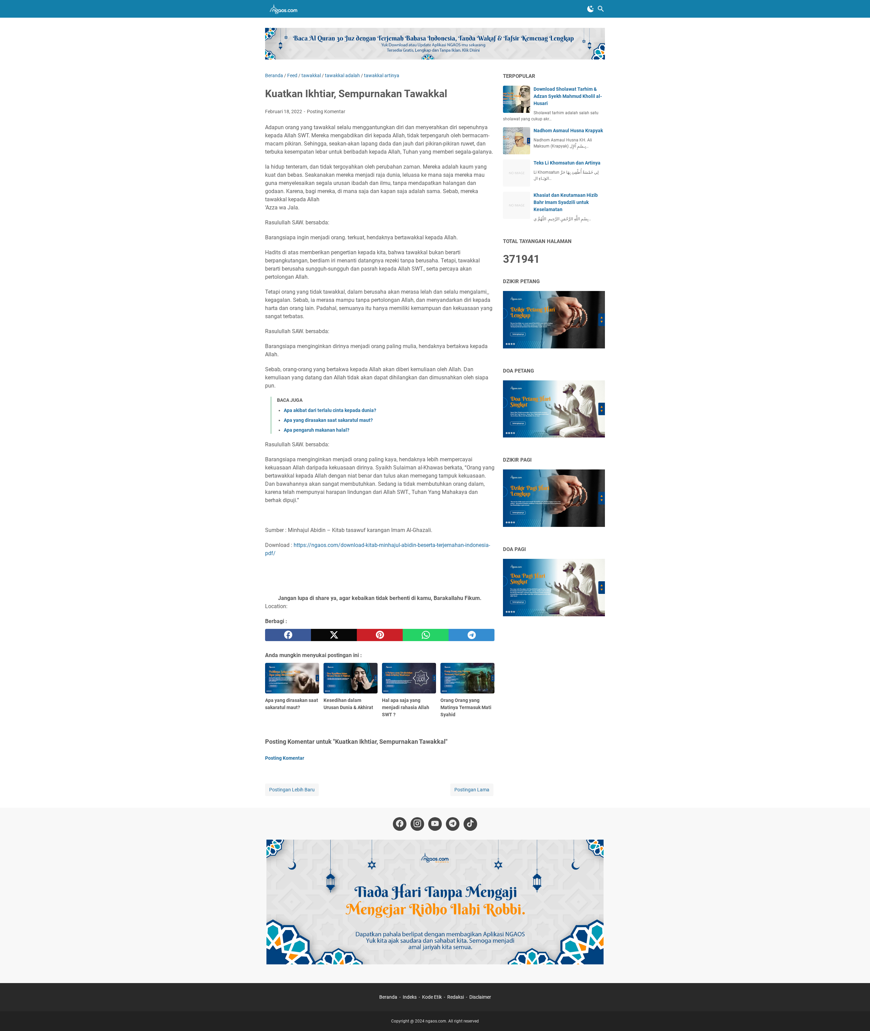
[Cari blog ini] (601, 9)
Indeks (410, 997)
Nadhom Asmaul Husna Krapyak (568, 130)
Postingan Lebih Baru (292, 789)
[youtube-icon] (435, 824)
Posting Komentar (326, 111)
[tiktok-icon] (470, 824)
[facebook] (288, 635)
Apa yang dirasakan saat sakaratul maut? (328, 420)
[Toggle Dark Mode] (591, 9)
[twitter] (334, 635)
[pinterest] (380, 635)
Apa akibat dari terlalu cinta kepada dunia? (330, 410)
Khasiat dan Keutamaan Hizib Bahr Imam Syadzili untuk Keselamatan (566, 202)
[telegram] (471, 635)
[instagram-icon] (417, 824)
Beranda (388, 997)
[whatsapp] (426, 635)
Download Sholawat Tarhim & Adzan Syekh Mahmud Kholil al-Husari (568, 96)
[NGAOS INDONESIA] (284, 9)
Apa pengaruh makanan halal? (316, 430)
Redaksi (455, 997)
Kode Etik (432, 997)
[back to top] (856, 1016)
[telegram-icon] (452, 824)
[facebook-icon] (399, 824)
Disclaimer (480, 997)
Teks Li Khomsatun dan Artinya (567, 163)
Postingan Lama (471, 789)
